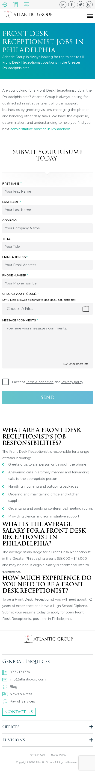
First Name (11, 183)
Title (6, 238)
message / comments (20, 320)
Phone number (15, 275)
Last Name (11, 202)
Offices (10, 726)
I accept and (47, 382)
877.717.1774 (20, 672)
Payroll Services (22, 701)
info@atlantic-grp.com (28, 679)
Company (9, 220)
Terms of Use (37, 754)
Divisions (13, 739)
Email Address (14, 257)
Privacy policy (72, 382)
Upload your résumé (20, 293)
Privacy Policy (58, 754)
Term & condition (39, 382)
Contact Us (19, 711)
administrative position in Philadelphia (40, 129)
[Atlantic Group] (27, 16)
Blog (13, 687)
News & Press (21, 694)
